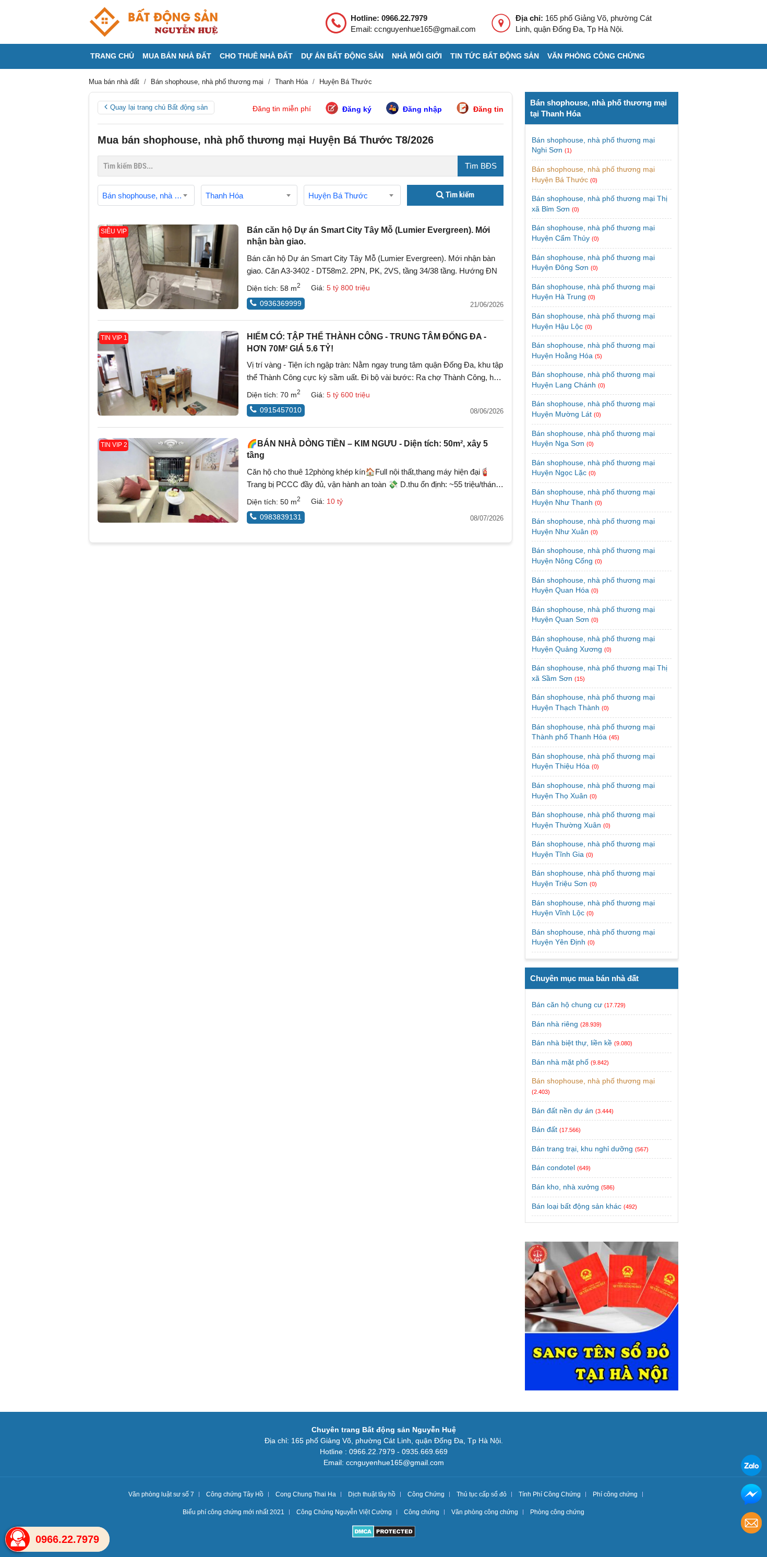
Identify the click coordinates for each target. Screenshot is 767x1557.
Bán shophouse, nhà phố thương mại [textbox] (148, 195)
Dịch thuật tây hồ (372, 1494)
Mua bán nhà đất (176, 56)
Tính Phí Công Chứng (550, 1494)
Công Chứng (426, 1494)
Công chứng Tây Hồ (234, 1494)
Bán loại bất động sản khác (576, 1206)
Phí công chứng (615, 1494)
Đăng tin (488, 109)
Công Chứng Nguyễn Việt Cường (344, 1512)
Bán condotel (553, 1167)
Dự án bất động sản (342, 56)
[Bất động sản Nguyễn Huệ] (153, 22)
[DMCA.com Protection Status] (383, 1532)
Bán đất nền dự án (562, 1110)
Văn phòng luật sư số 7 (161, 1494)
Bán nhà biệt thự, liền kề (572, 1043)
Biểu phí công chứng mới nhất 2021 (233, 1512)
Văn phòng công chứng (596, 56)
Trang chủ (112, 56)
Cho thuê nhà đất (256, 56)
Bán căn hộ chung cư (567, 1004)
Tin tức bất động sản (494, 56)
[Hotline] (17, 1539)
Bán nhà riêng (555, 1024)
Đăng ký (356, 109)
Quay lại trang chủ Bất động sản (159, 107)
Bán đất (544, 1129)
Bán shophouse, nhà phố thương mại (593, 1081)
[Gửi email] (751, 1524)
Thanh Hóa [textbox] (224, 195)
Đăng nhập (422, 109)
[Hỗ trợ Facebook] (751, 1495)
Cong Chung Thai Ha (305, 1494)
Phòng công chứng (557, 1512)
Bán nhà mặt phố (560, 1062)
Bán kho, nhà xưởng (565, 1187)
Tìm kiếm (459, 194)
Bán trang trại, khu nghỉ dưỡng (582, 1149)
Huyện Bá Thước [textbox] (338, 195)
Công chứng (421, 1512)
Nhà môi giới (417, 56)
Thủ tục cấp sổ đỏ (482, 1494)
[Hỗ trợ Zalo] (751, 1467)
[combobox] (146, 195)
